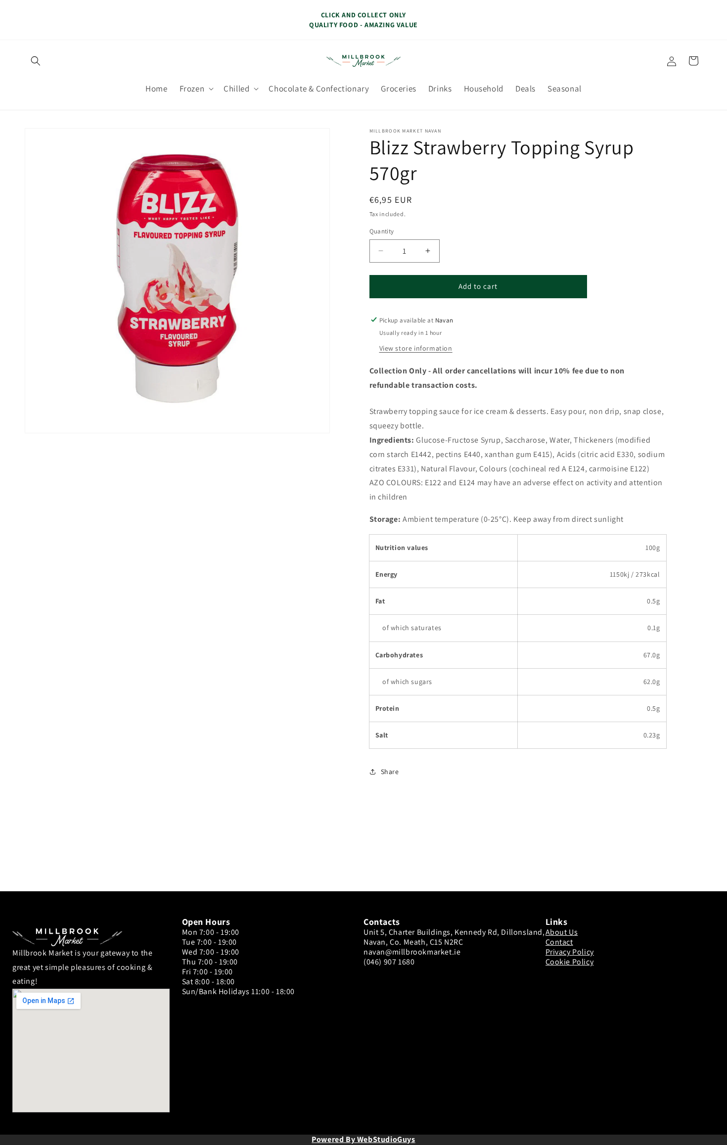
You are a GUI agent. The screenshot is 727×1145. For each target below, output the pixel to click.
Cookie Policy (569, 962)
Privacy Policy (569, 952)
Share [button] (390, 771)
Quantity (381, 231)
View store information (416, 347)
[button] (35, 61)
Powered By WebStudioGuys (363, 1139)
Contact (559, 942)
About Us (561, 932)
